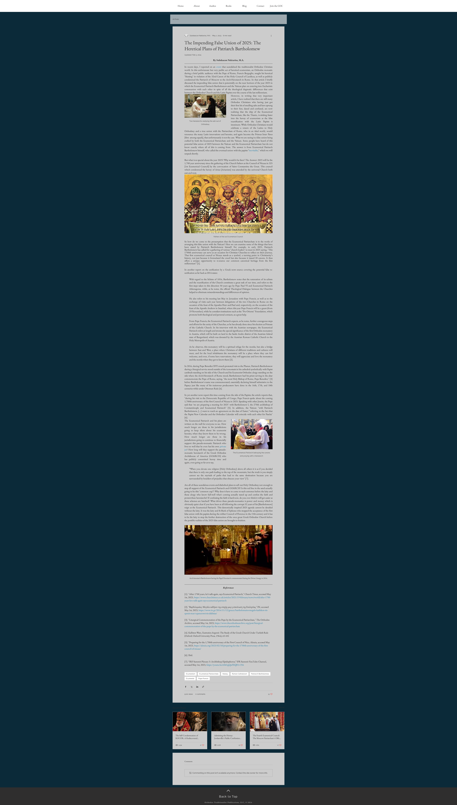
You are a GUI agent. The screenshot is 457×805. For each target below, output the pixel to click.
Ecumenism (190, 674)
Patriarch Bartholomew (260, 674)
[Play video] (228, 550)
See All (281, 707)
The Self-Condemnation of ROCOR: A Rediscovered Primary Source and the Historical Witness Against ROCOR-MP (189, 737)
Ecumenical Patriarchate (208, 674)
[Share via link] (203, 687)
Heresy (225, 674)
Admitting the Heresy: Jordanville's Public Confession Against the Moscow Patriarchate (227, 737)
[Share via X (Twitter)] (191, 687)
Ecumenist (190, 678)
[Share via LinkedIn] (197, 687)
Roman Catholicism (239, 674)
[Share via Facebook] (185, 687)
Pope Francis (203, 678)
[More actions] (271, 35)
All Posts (176, 19)
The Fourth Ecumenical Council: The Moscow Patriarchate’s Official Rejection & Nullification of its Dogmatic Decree (267, 737)
